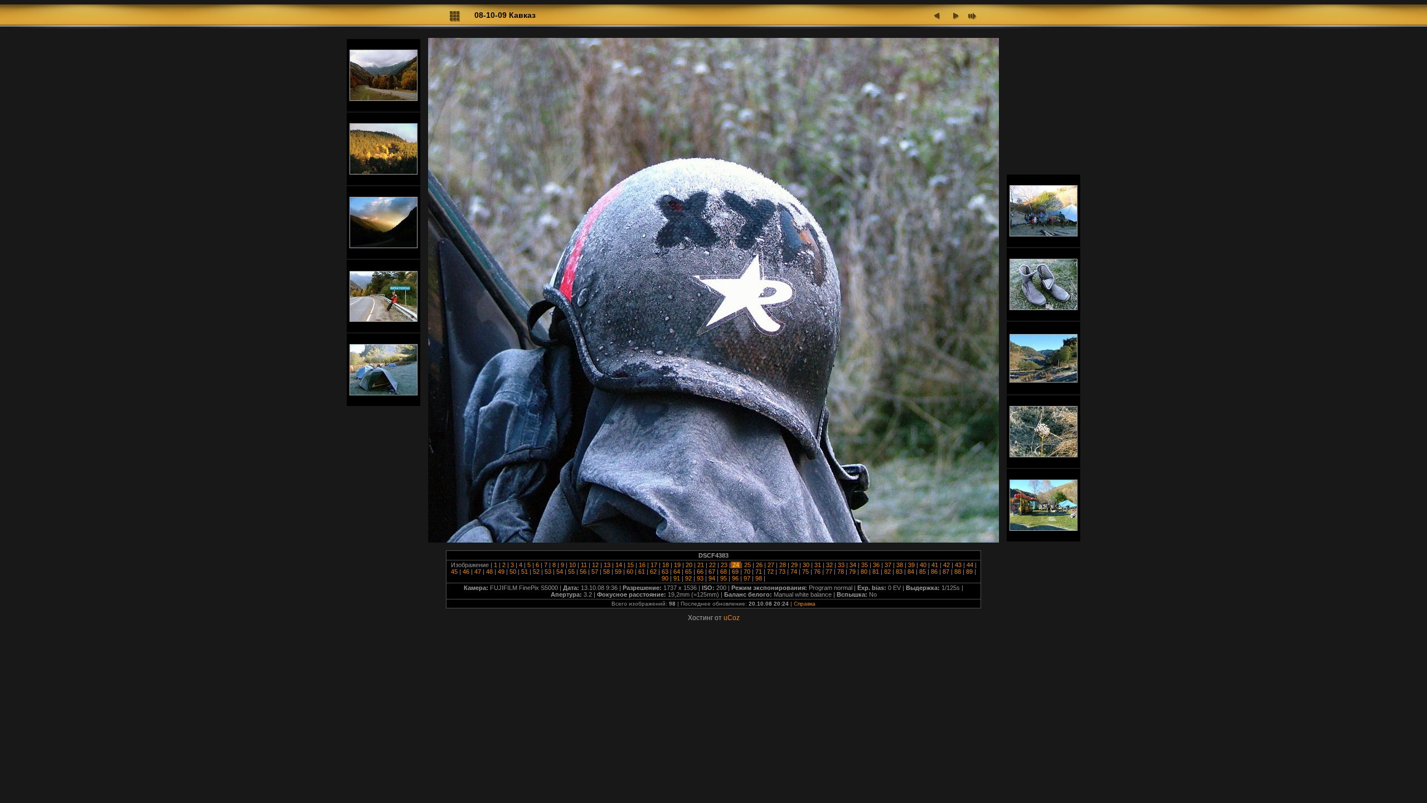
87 (946, 571)
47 (478, 571)
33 (841, 565)
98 (759, 578)
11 (584, 565)
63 (665, 571)
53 (548, 571)
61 (642, 571)
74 (794, 571)
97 (747, 578)
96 (735, 578)
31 (818, 565)
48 (489, 571)
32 (829, 565)
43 (958, 565)
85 (923, 571)
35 (865, 565)
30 (806, 565)
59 (618, 571)
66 (700, 571)
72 (770, 571)
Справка (805, 604)
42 (946, 565)
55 (571, 571)
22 (712, 565)
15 (630, 565)
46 (466, 571)
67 (712, 571)
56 (583, 571)
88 (958, 571)
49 (501, 571)
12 (595, 565)
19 (677, 565)
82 (887, 571)
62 (653, 571)
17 (654, 565)
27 (771, 565)
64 (677, 571)
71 (759, 571)
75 (805, 571)
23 (724, 565)
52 (536, 571)
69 (735, 571)
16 (642, 565)
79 (852, 571)
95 (724, 578)
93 (700, 578)
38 (900, 565)
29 (794, 565)
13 (607, 565)
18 (666, 565)
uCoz (732, 618)
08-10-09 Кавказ (505, 15)
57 (595, 571)
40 (923, 565)
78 (841, 571)
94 (712, 578)
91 (677, 578)
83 (899, 571)
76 (817, 571)
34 (853, 565)
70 (747, 571)
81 (876, 571)
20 (689, 565)
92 (688, 578)
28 (783, 565)
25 (747, 565)
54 (560, 571)
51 (525, 571)
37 (888, 565)
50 (513, 571)
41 (935, 565)
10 (572, 565)
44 (970, 565)
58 (606, 571)
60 (630, 571)
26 (759, 565)
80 (864, 571)
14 (619, 565)
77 (829, 571)
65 (688, 571)
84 (911, 571)
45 (455, 571)
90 (666, 578)
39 (911, 565)
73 (782, 571)
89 (969, 571)
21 (701, 565)
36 (876, 565)
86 (934, 571)
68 (724, 571)
